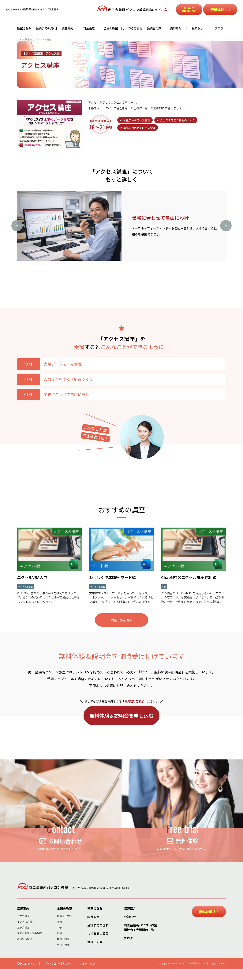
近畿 (59, 933)
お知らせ (197, 28)
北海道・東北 (64, 916)
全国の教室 (111, 28)
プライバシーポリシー (57, 963)
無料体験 (217, 9)
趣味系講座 (23, 927)
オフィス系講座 (25, 921)
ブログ (219, 28)
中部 (59, 927)
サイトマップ (87, 963)
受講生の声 (154, 28)
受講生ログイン (154, 9)
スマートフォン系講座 (29, 933)
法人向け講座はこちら (189, 9)
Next (226, 225)
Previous (17, 225)
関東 (59, 921)
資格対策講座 (24, 939)
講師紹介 (175, 28)
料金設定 (89, 28)
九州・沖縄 (63, 945)
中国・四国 (63, 939)
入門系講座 (23, 916)
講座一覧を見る (121, 620)
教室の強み (24, 28)
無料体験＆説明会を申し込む (121, 715)
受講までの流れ (46, 28)
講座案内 (67, 28)
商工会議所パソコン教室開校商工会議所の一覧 (140, 927)
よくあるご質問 (132, 28)
